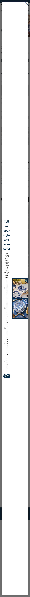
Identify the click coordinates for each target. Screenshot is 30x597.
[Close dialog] (26, 3)
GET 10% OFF (6, 376)
